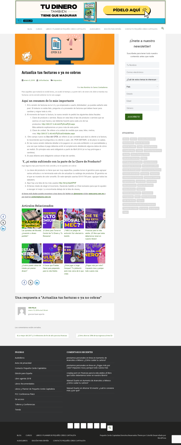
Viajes (125, 212)
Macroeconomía (129, 185)
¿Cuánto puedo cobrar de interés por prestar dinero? (31, 268)
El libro (143, 158)
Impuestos (57, 80)
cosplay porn (72, 373)
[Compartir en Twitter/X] (30, 282)
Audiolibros (95, 29)
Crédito (139, 150)
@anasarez (78, 193)
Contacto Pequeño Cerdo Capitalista (141, 29)
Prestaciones (147, 193)
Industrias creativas (152, 177)
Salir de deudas (129, 200)
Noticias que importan (131, 193)
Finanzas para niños (150, 166)
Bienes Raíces (128, 143)
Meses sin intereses (145, 185)
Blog (30, 29)
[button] (162, 29)
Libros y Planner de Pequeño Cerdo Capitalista (66, 29)
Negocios (140, 189)
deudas (126, 154)
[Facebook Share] (24, 282)
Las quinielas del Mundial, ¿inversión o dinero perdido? (32, 233)
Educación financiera (131, 158)
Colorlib (149, 435)
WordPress (162, 438)
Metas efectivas (129, 189)
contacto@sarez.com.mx (41, 197)
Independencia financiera (132, 177)
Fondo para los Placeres (151, 170)
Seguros (140, 200)
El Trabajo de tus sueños (132, 162)
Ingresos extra (128, 181)
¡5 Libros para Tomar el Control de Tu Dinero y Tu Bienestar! (52, 233)
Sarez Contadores (100, 87)
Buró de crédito (129, 146)
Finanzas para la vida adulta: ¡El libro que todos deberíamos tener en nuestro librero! (95, 234)
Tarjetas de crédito (130, 208)
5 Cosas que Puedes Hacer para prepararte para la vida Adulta (51, 268)
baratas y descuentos (147, 139)
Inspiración (140, 181)
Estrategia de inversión (131, 166)
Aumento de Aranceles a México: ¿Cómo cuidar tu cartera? (87, 359)
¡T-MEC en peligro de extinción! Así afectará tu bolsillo (73, 233)
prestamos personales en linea (80, 358)
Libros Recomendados (24, 383)
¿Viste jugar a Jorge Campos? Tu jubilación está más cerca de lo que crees (74, 269)
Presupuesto (128, 197)
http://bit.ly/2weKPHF (67, 183)
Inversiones (151, 181)
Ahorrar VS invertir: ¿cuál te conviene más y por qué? (90, 389)
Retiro (137, 197)
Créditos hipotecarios (153, 150)
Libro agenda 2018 (23, 378)
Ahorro (133, 139)
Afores (125, 139)
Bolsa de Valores (142, 143)
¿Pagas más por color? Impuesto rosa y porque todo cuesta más (94, 268)
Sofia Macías (44, 80)
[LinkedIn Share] (36, 282)
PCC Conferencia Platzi (25, 394)
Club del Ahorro (150, 146)
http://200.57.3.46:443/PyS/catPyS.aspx (58, 124)
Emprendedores (150, 162)
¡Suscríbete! (134, 117)
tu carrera (143, 208)
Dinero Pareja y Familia (140, 154)
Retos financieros (148, 197)
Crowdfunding (128, 150)
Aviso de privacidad (23, 363)
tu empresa (154, 208)
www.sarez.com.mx (96, 193)
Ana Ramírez (85, 87)
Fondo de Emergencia (131, 170)
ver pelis (32, 308)
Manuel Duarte (73, 380)
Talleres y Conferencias (25, 404)
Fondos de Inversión (131, 173)
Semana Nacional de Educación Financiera (139, 204)
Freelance (144, 173)
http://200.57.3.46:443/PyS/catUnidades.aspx (56, 133)
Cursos (39, 29)
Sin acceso (19, 399)
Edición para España (112, 29)
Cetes (140, 146)
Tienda (18, 409)
